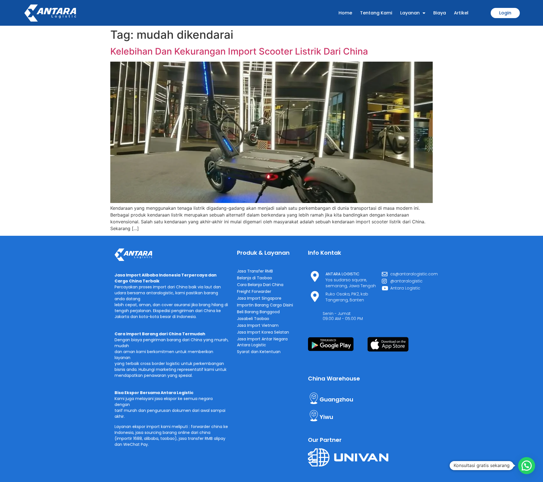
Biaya (439, 13)
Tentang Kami (376, 13)
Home (345, 13)
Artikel (461, 13)
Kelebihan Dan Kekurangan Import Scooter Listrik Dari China (239, 51)
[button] (526, 465)
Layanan (410, 13)
